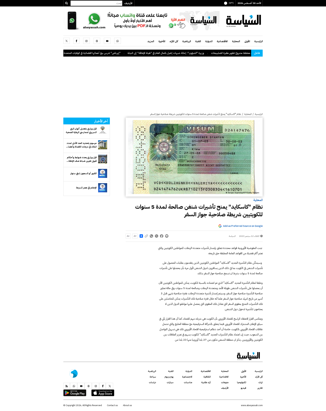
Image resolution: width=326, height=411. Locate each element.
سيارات (170, 382)
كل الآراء (174, 41)
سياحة (153, 377)
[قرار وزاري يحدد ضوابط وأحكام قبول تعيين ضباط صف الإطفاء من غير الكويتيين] (102, 159)
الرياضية (186, 41)
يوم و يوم (169, 377)
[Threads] (97, 41)
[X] (66, 41)
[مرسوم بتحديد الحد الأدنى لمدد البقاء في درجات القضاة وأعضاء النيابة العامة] (102, 144)
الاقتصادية (222, 41)
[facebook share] (161, 236)
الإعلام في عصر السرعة (86, 187)
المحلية (236, 41)
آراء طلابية (206, 382)
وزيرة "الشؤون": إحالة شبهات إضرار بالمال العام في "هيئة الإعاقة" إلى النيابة (183, 53)
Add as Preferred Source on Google (243, 226)
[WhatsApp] (117, 41)
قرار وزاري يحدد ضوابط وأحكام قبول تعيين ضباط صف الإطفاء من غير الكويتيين (82, 159)
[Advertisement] (163, 87)
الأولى (247, 41)
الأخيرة (161, 41)
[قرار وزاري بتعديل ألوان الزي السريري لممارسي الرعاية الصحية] (102, 130)
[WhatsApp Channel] (141, 20)
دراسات (152, 382)
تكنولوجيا (241, 382)
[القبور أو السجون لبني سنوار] (102, 173)
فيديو (243, 388)
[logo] (244, 20)
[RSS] (66, 386)
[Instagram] (86, 41)
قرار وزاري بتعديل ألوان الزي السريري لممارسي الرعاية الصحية (81, 130)
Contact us (112, 405)
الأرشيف (128, 3)
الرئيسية (258, 41)
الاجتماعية (187, 377)
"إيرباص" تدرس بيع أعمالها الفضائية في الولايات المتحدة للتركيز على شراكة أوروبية (97, 53)
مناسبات (188, 382)
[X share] (156, 236)
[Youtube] (107, 41)
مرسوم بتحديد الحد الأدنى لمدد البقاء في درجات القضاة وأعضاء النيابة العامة (82, 144)
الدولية (208, 41)
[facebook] (76, 41)
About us (127, 405)
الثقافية (207, 377)
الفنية (198, 41)
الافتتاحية (224, 377)
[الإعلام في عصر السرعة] (102, 187)
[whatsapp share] (151, 236)
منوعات (225, 382)
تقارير (260, 388)
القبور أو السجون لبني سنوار (83, 173)
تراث (260, 382)
